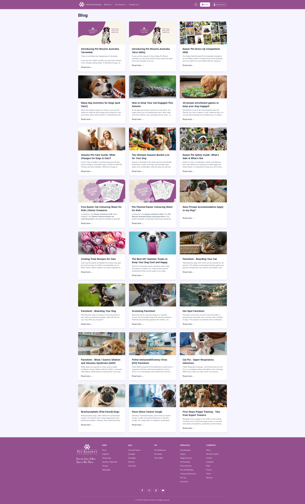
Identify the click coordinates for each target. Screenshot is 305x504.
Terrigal (105, 466)
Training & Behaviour (188, 474)
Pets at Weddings (186, 470)
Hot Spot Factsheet (193, 311)
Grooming (184, 482)
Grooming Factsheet (143, 311)
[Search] (196, 4)
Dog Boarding (185, 450)
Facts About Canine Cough (147, 411)
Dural (104, 450)
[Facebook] (142, 490)
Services (107, 4)
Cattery (183, 454)
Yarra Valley (158, 458)
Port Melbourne (160, 450)
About (208, 450)
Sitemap (209, 478)
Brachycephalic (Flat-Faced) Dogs (100, 411)
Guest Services (186, 466)
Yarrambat (158, 454)
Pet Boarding (185, 462)
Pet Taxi (183, 478)
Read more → (87, 67)
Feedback (210, 462)
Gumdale (131, 454)
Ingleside (105, 454)
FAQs (208, 466)
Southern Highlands (109, 462)
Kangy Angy (106, 458)
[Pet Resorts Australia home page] (87, 449)
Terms (208, 474)
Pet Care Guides (212, 454)
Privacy (209, 470)
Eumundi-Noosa (134, 450)
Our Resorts (119, 4)
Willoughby (106, 470)
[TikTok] (156, 490)
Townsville (132, 466)
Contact (209, 458)
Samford (131, 462)
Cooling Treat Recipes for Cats (98, 259)
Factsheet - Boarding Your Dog (98, 311)
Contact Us (133, 4)
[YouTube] (162, 490)
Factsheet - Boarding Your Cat (200, 259)
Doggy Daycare (186, 458)
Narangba (132, 458)
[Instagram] (149, 490)
